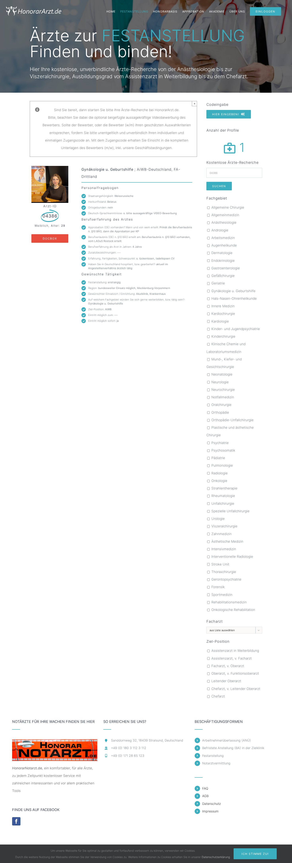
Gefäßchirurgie (222, 276)
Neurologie (219, 382)
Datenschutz (211, 804)
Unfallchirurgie (222, 504)
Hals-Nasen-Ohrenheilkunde (233, 299)
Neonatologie (221, 374)
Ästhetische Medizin (226, 541)
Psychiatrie (219, 443)
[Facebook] (16, 821)
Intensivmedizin (223, 549)
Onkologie (218, 481)
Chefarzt (217, 696)
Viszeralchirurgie (223, 526)
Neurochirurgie (222, 390)
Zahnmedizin (221, 534)
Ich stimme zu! (255, 853)
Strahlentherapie (223, 488)
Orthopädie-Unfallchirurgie (231, 420)
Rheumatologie (222, 496)
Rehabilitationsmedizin (228, 602)
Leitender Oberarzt (225, 681)
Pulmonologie (221, 465)
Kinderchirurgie (222, 336)
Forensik (217, 587)
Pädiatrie (217, 458)
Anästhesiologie (223, 222)
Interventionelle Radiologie (231, 557)
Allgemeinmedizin (224, 215)
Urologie (217, 519)
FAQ (205, 788)
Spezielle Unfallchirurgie (229, 511)
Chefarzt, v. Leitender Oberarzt (235, 689)
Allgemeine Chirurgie (227, 207)
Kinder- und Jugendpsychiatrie (235, 329)
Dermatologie (221, 253)
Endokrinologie (222, 261)
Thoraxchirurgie (223, 572)
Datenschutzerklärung (216, 857)
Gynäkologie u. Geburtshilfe (232, 291)
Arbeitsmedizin (222, 238)
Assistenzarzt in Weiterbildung (234, 651)
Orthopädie (219, 412)
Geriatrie (217, 283)
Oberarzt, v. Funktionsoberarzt (234, 673)
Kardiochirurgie (222, 314)
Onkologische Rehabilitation (232, 610)
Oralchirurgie (220, 405)
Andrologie (219, 230)
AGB (205, 796)
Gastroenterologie (225, 268)
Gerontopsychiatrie (225, 579)
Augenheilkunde (223, 245)
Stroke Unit (219, 564)
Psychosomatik (222, 450)
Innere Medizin (222, 306)
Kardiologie (219, 321)
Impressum (210, 811)
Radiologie (219, 473)
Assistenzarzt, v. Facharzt (231, 658)
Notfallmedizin (222, 397)
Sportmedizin (221, 595)
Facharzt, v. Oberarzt (227, 666)
